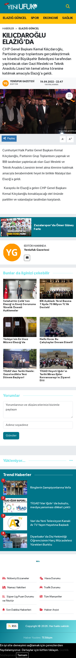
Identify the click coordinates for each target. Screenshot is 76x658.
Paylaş (11, 138)
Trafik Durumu (52, 587)
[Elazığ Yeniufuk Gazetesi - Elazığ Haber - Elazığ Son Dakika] (21, 6)
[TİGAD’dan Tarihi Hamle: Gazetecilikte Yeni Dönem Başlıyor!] (20, 358)
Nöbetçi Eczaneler (18, 578)
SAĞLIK (67, 18)
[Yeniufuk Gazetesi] (12, 252)
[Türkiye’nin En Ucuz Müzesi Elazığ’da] (20, 326)
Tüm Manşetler (53, 596)
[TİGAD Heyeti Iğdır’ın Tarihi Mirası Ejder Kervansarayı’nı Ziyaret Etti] (56, 358)
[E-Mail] (27, 258)
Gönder (11, 435)
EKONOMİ (50, 18)
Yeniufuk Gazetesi (36, 249)
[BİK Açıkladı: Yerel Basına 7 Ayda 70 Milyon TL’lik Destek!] (56, 288)
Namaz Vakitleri (16, 587)
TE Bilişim (47, 637)
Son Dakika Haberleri (18, 609)
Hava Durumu (53, 578)
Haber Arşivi (51, 609)
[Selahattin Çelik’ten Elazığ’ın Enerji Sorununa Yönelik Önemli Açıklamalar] (20, 288)
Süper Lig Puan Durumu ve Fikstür (18, 598)
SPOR (35, 18)
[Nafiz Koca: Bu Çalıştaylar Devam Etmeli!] (56, 326)
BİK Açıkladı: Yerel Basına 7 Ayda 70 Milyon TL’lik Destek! (55, 304)
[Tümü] (71, 460)
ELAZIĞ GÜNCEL (14, 18)
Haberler (8, 28)
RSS (13, 626)
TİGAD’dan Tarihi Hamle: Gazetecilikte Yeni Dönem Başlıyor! (18, 374)
